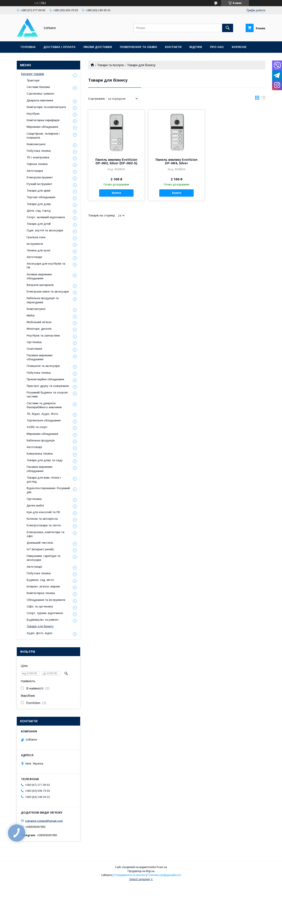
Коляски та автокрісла (42, 518)
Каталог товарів (32, 74)
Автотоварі (34, 257)
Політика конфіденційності (164, 875)
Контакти (173, 47)
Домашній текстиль (40, 542)
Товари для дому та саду (45, 460)
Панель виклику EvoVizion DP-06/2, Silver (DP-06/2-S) (116, 161)
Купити (116, 192)
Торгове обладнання (41, 197)
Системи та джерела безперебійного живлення (44, 405)
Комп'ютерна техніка (41, 593)
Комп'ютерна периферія (43, 120)
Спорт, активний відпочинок (46, 217)
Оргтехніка (34, 342)
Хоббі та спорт (37, 427)
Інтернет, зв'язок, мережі (43, 586)
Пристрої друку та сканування (48, 386)
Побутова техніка (39, 150)
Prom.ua (162, 867)
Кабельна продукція (41, 440)
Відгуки (195, 47)
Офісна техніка (37, 164)
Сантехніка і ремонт (40, 93)
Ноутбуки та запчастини (43, 335)
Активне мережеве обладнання (39, 276)
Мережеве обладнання (42, 126)
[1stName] (27, 35)
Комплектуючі (36, 144)
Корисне (239, 47)
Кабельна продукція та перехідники (43, 300)
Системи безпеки (38, 87)
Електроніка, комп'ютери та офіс (45, 534)
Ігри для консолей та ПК (43, 512)
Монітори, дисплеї (39, 328)
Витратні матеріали (40, 285)
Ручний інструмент (39, 184)
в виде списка (263, 99)
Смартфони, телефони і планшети (43, 135)
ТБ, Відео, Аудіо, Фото (42, 413)
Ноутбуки (33, 113)
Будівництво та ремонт (43, 619)
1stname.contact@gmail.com (44, 820)
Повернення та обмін (138, 47)
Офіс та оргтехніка (40, 606)
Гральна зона (36, 237)
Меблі (31, 315)
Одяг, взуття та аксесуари (45, 230)
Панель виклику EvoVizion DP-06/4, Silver (176, 161)
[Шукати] (227, 28)
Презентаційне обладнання (45, 379)
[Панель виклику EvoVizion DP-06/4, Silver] (176, 132)
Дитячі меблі (35, 505)
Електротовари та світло (44, 525)
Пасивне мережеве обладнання (39, 357)
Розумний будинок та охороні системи (47, 394)
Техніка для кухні (38, 250)
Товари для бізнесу (40, 626)
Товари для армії (39, 190)
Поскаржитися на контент (130, 875)
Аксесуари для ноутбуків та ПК (46, 265)
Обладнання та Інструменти (46, 600)
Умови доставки (97, 47)
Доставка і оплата (59, 47)
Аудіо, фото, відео (39, 633)
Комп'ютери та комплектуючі (46, 107)
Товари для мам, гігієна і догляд (44, 479)
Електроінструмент (40, 177)
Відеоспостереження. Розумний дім (48, 490)
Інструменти (35, 243)
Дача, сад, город (39, 210)
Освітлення (34, 348)
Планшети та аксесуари (43, 366)
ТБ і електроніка (38, 157)
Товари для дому (39, 204)
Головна (28, 47)
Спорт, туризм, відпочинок (45, 613)
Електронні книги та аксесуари (48, 291)
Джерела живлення (40, 100)
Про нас (217, 47)
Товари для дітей (39, 223)
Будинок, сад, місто (40, 580)
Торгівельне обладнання (44, 420)
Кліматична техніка (40, 453)
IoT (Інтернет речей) (40, 549)
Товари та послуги (110, 65)
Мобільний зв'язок (39, 322)
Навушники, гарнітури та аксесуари (43, 557)
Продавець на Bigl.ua (141, 871)
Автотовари (35, 170)
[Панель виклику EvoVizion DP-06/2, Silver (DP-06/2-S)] (116, 132)
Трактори (33, 80)
